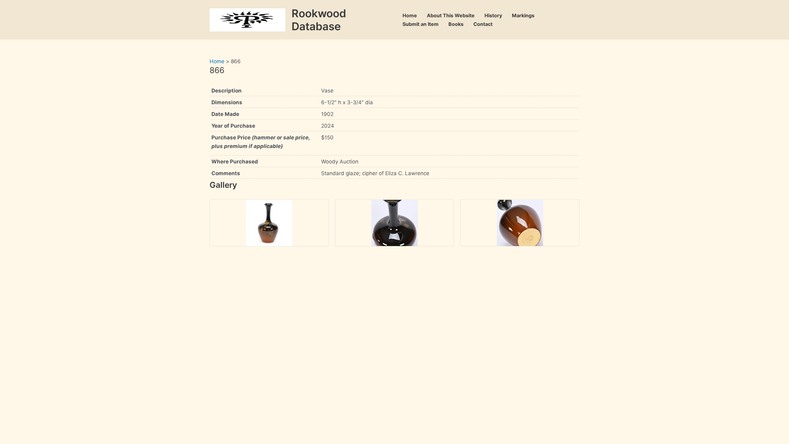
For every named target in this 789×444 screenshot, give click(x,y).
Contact (483, 24)
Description (226, 91)
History (493, 15)
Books (456, 24)
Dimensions (226, 102)
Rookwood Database (319, 20)
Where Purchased (234, 161)
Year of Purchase (233, 126)
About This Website (451, 15)
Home (410, 15)
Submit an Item (421, 24)
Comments (225, 173)
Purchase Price (260, 141)
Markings (523, 15)
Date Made (225, 114)
